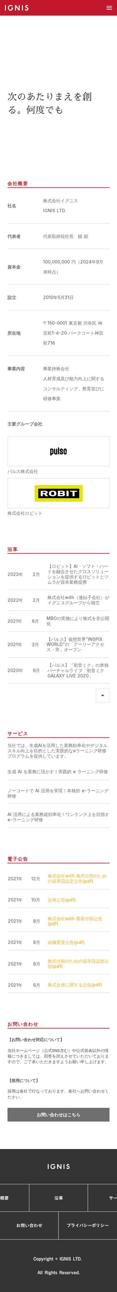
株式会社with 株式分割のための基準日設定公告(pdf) (77, 878)
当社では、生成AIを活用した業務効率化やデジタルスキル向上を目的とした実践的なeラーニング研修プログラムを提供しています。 (57, 751)
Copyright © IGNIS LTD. (58, 1259)
